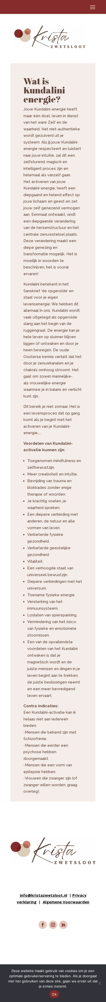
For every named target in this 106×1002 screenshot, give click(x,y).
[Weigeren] (99, 983)
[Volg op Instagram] (53, 925)
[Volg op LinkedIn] (63, 925)
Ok (54, 994)
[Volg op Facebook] (43, 925)
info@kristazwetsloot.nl (43, 895)
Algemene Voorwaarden (66, 901)
